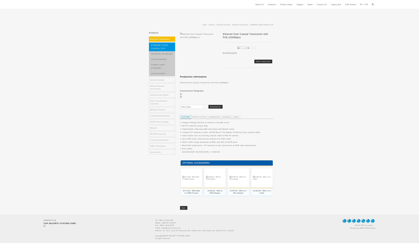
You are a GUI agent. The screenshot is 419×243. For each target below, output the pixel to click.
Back (184, 208)
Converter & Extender (159, 140)
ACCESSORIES (158, 73)
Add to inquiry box (263, 61)
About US (259, 4)
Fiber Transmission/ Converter (158, 102)
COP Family (350, 4)
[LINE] (363, 221)
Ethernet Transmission (240, 25)
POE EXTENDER (159, 59)
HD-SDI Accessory (158, 134)
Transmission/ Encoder (160, 116)
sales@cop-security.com (171, 228)
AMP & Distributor (158, 146)
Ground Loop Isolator (159, 95)
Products (272, 4)
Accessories (155, 152)
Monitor (153, 128)
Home (205, 25)
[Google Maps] (368, 221)
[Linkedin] (359, 221)
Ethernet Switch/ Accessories (157, 87)
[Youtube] (349, 221)
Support (300, 4)
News (310, 4)
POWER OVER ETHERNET (158, 66)
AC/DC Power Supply (159, 122)
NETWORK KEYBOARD (162, 54)
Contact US (322, 4)
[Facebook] (345, 221)
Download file (215, 107)
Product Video (286, 4)
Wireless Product (157, 110)
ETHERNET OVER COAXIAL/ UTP (261, 25)
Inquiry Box (336, 4)
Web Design (371, 228)
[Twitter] (354, 221)
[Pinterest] (373, 221)
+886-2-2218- (163, 220)
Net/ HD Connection (224, 25)
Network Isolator (157, 80)
